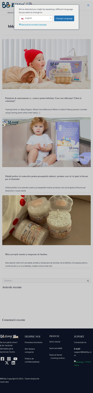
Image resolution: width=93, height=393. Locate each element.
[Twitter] (7, 363)
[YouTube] (15, 359)
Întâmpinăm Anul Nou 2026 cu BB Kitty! (19, 292)
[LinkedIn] (13, 363)
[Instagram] (9, 359)
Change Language (64, 18)
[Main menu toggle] (88, 5)
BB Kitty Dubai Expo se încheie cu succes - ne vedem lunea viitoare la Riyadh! (34, 310)
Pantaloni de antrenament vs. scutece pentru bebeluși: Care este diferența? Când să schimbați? (43, 99)
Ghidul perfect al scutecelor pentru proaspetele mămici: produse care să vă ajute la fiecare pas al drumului (46, 178)
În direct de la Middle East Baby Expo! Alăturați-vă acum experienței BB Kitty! (34, 314)
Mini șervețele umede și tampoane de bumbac (26, 254)
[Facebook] (2, 359)
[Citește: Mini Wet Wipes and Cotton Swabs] (46, 220)
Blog (7, 93)
